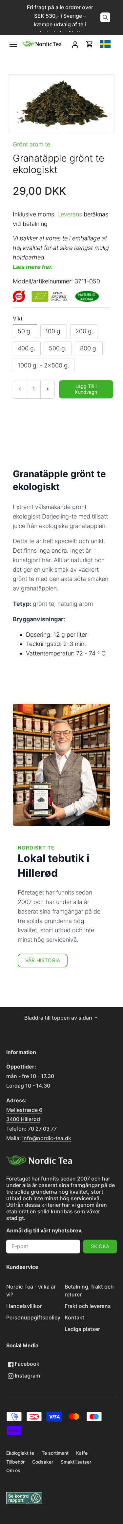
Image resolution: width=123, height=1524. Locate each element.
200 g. (84, 331)
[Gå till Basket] (89, 44)
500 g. (58, 348)
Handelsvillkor (24, 1306)
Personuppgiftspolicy (33, 1317)
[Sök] (105, 17)
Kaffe (82, 1453)
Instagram (26, 1375)
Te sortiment (55, 1453)
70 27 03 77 (42, 1128)
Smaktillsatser (76, 1462)
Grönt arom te (31, 144)
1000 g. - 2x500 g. (43, 365)
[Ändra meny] (13, 44)
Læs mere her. (33, 266)
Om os (13, 1470)
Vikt (18, 319)
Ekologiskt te (20, 1453)
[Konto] (75, 44)
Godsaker (42, 1462)
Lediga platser (82, 1329)
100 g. (53, 331)
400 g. (26, 348)
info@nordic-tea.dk (46, 1138)
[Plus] (47, 389)
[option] (61, 103)
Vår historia (42, 960)
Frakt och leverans (88, 1306)
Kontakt (74, 1317)
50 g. (25, 331)
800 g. (89, 348)
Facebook (26, 1363)
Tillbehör (15, 1462)
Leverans (69, 214)
